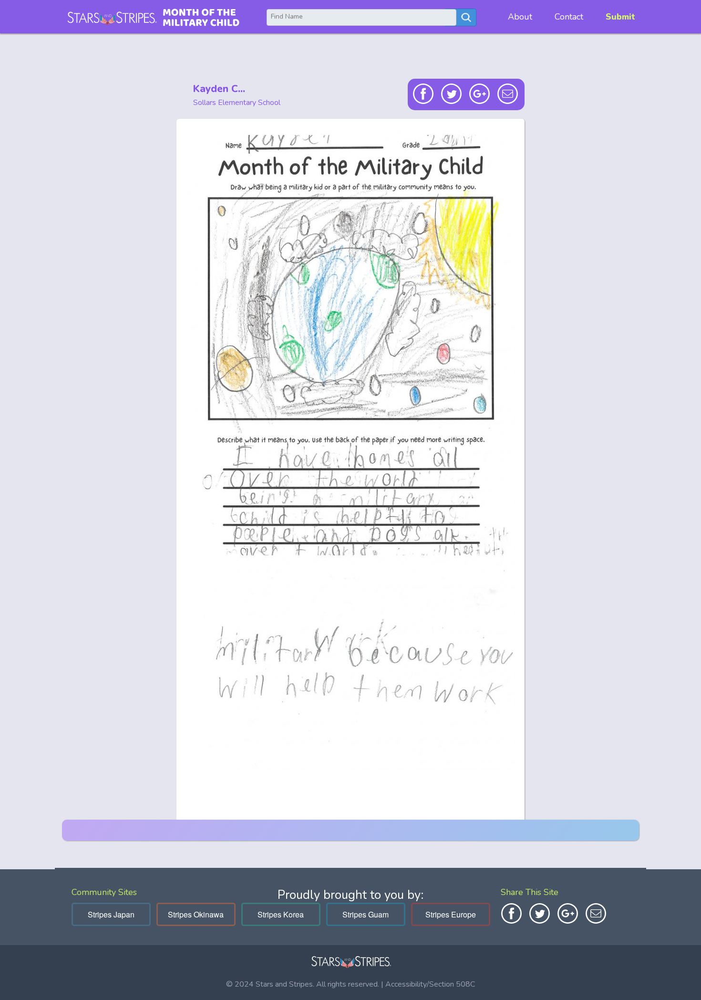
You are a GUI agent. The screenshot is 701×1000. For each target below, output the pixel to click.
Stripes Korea (281, 914)
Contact (569, 16)
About (520, 16)
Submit (620, 16)
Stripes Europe (450, 914)
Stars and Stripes (284, 984)
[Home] (153, 16)
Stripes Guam (365, 914)
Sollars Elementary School (236, 102)
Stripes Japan (111, 914)
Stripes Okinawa (196, 914)
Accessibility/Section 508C (430, 984)
